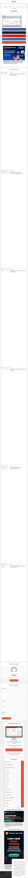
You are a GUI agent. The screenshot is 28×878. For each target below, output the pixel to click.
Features (11, 72)
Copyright (2, 876)
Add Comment (11, 13)
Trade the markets (17, 861)
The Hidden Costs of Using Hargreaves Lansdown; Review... (17, 173)
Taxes (11, 367)
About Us (2, 874)
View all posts (14, 680)
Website (3, 712)
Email (3, 706)
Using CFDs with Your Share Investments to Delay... (15, 468)
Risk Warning (7, 874)
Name (3, 701)
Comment (4, 688)
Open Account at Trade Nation (14, 750)
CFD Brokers (12, 171)
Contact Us (7, 876)
